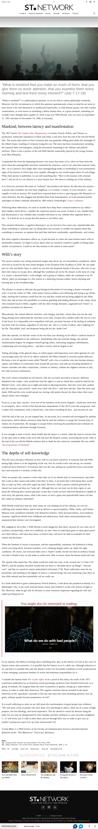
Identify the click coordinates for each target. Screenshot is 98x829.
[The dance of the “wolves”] (88, 767)
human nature (34, 749)
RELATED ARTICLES (32, 755)
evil (8, 749)
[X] (94, 2)
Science (75, 13)
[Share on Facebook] (75, 826)
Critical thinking (35, 13)
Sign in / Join (6, 2)
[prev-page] (46, 782)
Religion (66, 13)
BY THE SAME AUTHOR (63, 755)
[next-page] (50, 782)
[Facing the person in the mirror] (68, 767)
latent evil (45, 749)
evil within (15, 749)
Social (48, 13)
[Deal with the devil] (29, 767)
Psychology (83, 771)
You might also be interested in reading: (49, 604)
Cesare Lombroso (75, 200)
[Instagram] (90, 2)
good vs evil (24, 749)
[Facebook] (86, 2)
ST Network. (46, 816)
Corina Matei (39, 80)
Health (56, 13)
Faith (23, 771)
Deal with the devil (28, 775)
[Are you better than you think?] (10, 767)
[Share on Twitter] (81, 826)
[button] (94, 13)
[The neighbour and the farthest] (49, 767)
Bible (62, 771)
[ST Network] (49, 7)
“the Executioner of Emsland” (16, 445)
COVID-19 (22, 13)
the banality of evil (56, 749)
